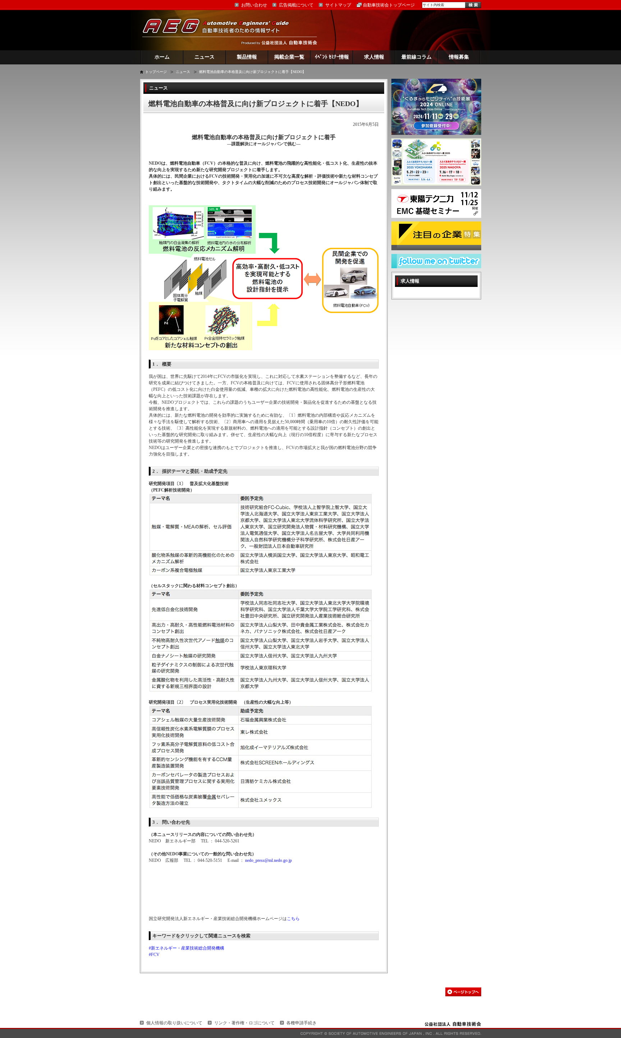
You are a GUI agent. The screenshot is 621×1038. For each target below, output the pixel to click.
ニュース (204, 57)
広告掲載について (296, 5)
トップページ (156, 72)
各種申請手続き (301, 1022)
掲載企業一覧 (289, 57)
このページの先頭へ (463, 991)
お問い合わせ (254, 5)
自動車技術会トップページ (389, 5)
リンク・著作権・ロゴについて (244, 1022)
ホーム (162, 57)
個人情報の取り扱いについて (174, 1022)
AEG (220, 30)
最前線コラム (416, 57)
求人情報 (374, 57)
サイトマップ (338, 5)
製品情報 (247, 57)
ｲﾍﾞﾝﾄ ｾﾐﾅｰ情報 (332, 57)
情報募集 (459, 57)
